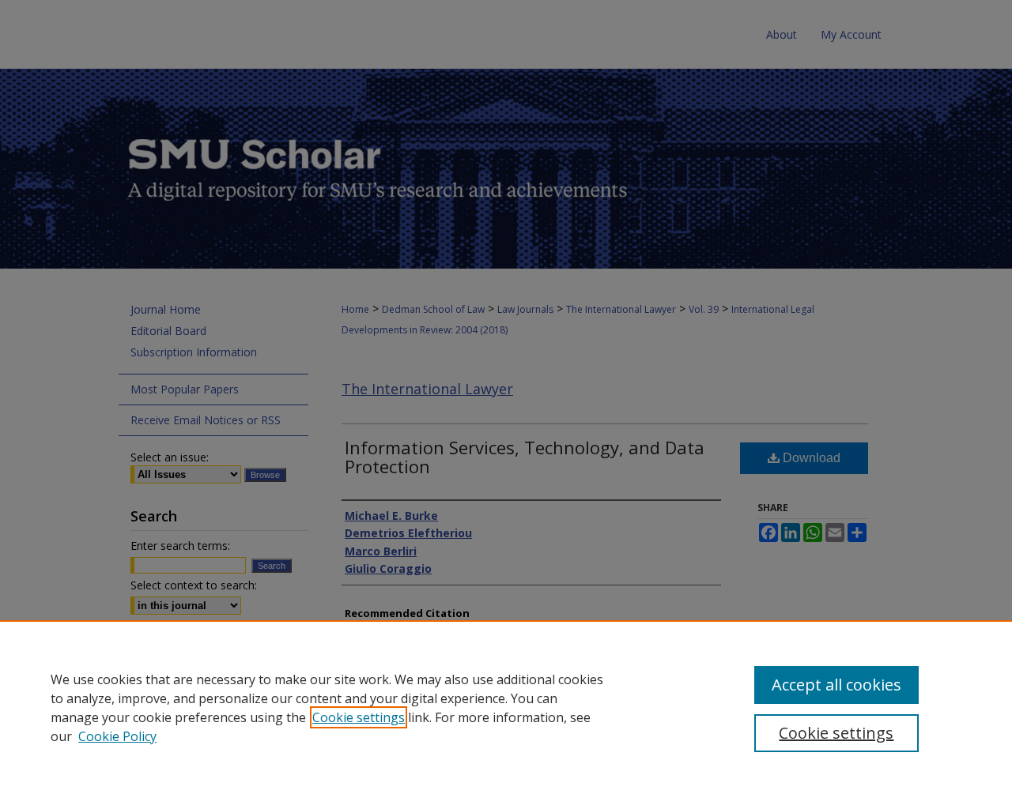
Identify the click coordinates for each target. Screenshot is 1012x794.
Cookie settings (358, 717)
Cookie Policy (117, 736)
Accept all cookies (836, 684)
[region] (506, 707)
